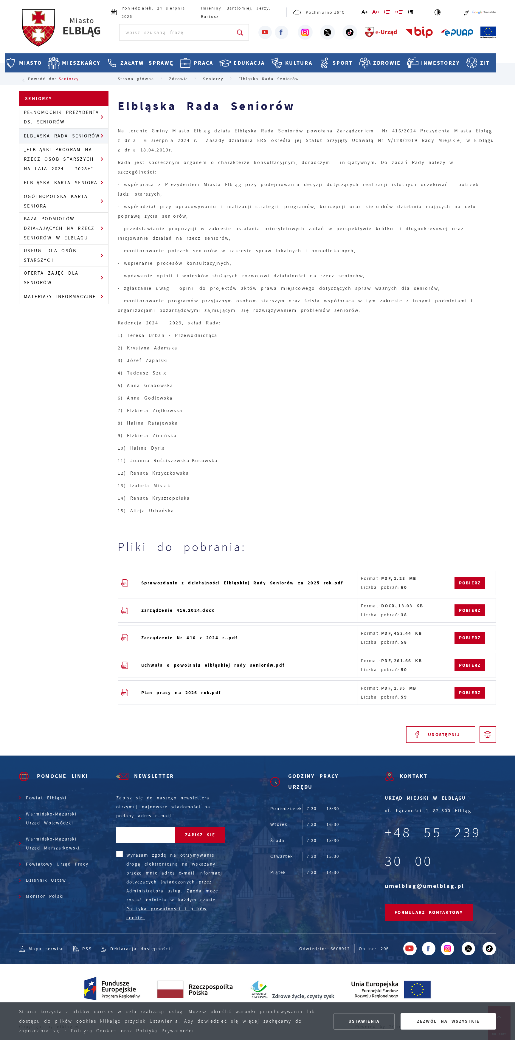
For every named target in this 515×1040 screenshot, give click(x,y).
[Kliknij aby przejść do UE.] (488, 32)
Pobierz (470, 583)
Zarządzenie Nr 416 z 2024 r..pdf (189, 638)
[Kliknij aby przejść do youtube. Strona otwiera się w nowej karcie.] (265, 32)
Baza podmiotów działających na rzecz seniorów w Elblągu (59, 228)
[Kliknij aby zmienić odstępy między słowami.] (399, 13)
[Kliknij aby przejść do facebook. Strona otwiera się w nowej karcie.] (281, 32)
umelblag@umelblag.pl (424, 886)
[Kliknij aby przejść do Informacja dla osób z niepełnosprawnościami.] (466, 12)
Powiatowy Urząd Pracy (57, 864)
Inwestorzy (440, 62)
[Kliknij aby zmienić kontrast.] (438, 12)
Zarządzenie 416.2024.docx (178, 610)
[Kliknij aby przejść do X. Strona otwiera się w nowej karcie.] (327, 32)
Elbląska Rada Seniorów (62, 136)
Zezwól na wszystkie (448, 1021)
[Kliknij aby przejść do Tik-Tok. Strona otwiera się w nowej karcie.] (349, 32)
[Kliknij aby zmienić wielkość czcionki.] (365, 13)
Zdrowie (387, 62)
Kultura (299, 62)
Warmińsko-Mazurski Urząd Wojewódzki (51, 818)
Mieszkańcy (81, 62)
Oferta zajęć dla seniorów (51, 278)
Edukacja (249, 62)
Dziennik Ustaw (46, 880)
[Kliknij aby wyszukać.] (240, 32)
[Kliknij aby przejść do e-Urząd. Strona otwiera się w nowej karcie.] (381, 32)
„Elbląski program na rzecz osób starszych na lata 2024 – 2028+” (59, 159)
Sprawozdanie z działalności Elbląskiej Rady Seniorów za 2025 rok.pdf (242, 583)
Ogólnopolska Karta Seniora (56, 201)
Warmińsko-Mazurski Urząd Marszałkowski (53, 843)
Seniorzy (69, 78)
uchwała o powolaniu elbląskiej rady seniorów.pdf (213, 665)
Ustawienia (364, 1021)
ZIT (485, 62)
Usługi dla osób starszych (50, 255)
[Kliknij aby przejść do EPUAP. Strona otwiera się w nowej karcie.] (457, 32)
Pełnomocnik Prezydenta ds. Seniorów (61, 117)
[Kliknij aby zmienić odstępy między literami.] (376, 13)
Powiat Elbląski (46, 798)
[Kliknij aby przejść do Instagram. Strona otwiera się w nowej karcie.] (305, 32)
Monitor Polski (45, 896)
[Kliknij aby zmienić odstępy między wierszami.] (387, 13)
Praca (203, 62)
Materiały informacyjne (60, 297)
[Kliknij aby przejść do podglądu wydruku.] (488, 734)
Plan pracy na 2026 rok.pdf (181, 693)
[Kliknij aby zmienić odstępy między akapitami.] (410, 13)
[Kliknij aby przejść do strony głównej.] (63, 31)
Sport (343, 62)
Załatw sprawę (146, 62)
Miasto (30, 62)
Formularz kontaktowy (429, 912)
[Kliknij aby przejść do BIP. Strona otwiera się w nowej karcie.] (419, 32)
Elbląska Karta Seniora (61, 183)
